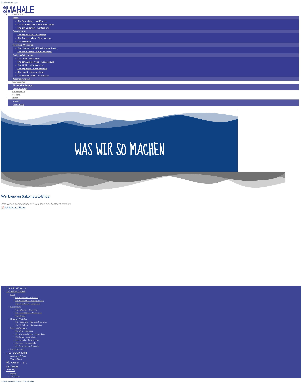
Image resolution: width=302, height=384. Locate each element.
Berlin (12, 295)
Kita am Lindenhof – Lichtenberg (27, 304)
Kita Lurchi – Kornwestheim (25, 343)
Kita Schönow (20, 316)
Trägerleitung (16, 287)
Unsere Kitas (15, 291)
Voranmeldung (16, 359)
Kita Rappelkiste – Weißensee (26, 298)
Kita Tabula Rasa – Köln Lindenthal (28, 325)
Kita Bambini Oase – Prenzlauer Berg (29, 301)
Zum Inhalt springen (9, 2)
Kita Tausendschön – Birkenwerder (28, 313)
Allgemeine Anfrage (18, 356)
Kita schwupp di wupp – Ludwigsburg (30, 334)
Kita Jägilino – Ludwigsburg (25, 337)
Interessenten (16, 352)
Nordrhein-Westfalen (18, 319)
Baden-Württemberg (18, 328)
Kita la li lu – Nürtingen (24, 331)
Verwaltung (14, 376)
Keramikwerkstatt (17, 349)
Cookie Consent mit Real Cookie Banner (17, 381)
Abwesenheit (16, 362)
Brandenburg (15, 307)
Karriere (12, 366)
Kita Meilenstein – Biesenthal (26, 310)
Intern (10, 370)
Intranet (13, 373)
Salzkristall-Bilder (15, 207)
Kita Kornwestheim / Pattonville (27, 346)
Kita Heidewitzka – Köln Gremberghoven (31, 322)
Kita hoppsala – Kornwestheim (27, 340)
